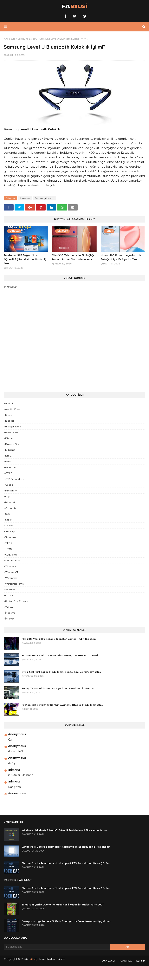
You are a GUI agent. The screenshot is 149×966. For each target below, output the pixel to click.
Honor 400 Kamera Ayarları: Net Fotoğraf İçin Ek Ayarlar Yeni (121, 257)
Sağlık (8, 519)
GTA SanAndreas (14, 478)
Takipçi (9, 525)
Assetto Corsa (12, 409)
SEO (7, 513)
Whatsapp (11, 566)
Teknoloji (10, 531)
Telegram (10, 537)
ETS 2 (8, 455)
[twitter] (74, 16)
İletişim (140, 960)
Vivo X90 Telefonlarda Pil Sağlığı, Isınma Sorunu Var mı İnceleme (73, 257)
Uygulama (11, 554)
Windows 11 (11, 572)
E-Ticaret (10, 449)
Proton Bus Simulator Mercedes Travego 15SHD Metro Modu (60, 655)
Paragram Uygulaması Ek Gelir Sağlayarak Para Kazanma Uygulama (66, 921)
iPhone (9, 595)
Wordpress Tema (14, 583)
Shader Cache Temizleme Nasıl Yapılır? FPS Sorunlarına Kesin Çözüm (65, 863)
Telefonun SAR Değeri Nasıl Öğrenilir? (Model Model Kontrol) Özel (25, 259)
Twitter (9, 548)
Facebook (10, 467)
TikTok (8, 542)
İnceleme (25, 198)
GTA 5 (8, 473)
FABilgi (33, 959)
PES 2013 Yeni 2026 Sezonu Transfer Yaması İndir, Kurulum (59, 638)
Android (9, 403)
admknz (14, 769)
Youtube (10, 589)
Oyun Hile (10, 508)
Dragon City (12, 444)
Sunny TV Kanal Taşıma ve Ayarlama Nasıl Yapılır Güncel (58, 688)
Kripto (8, 496)
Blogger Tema (13, 426)
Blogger (9, 420)
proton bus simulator (17, 601)
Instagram (11, 490)
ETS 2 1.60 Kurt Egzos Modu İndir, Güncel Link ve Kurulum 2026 (61, 671)
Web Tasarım (12, 560)
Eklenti (9, 461)
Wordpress (11, 577)
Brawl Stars (11, 432)
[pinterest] (84, 16)
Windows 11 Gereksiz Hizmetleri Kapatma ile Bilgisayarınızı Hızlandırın (66, 846)
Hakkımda (126, 960)
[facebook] (65, 16)
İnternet (9, 618)
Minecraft (10, 502)
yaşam (9, 607)
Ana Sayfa (9, 38)
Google (9, 484)
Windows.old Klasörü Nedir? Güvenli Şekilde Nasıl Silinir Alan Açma (64, 830)
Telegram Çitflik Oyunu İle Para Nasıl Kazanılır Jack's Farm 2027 (63, 904)
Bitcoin (9, 414)
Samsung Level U (27, 38)
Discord (9, 438)
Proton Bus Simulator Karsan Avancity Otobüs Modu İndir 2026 (62, 704)
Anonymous (17, 734)
